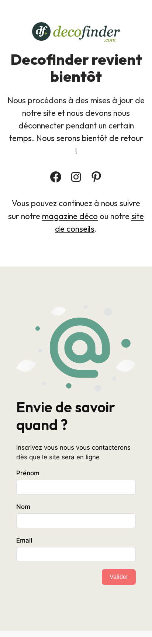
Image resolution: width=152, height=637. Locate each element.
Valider (119, 577)
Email (24, 540)
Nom (23, 506)
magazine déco (70, 216)
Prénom (27, 473)
